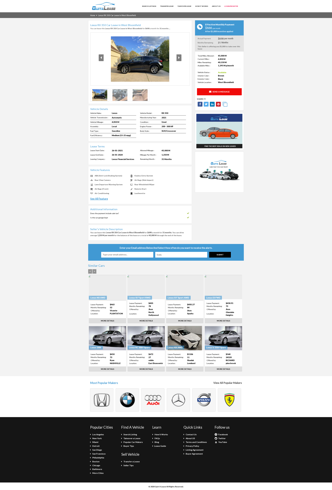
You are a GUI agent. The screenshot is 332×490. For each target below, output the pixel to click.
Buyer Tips (128, 446)
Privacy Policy (192, 446)
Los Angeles (98, 434)
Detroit (96, 446)
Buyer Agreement (194, 453)
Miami (95, 442)
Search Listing (130, 434)
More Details (107, 321)
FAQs (157, 438)
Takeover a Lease (131, 438)
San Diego (97, 450)
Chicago (96, 465)
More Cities (98, 473)
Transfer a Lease (131, 461)
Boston (95, 461)
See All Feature (99, 198)
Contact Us (191, 434)
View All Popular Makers (227, 382)
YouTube (222, 442)
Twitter (222, 438)
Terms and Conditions (196, 442)
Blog (156, 442)
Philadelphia (98, 457)
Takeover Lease (184, 6)
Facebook (223, 434)
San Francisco (99, 453)
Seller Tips (128, 465)
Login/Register (231, 6)
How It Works (201, 6)
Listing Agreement (194, 450)
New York (97, 438)
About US (190, 438)
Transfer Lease (167, 6)
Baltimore (97, 469)
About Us (216, 6)
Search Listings (149, 6)
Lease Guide (160, 446)
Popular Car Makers (133, 442)
